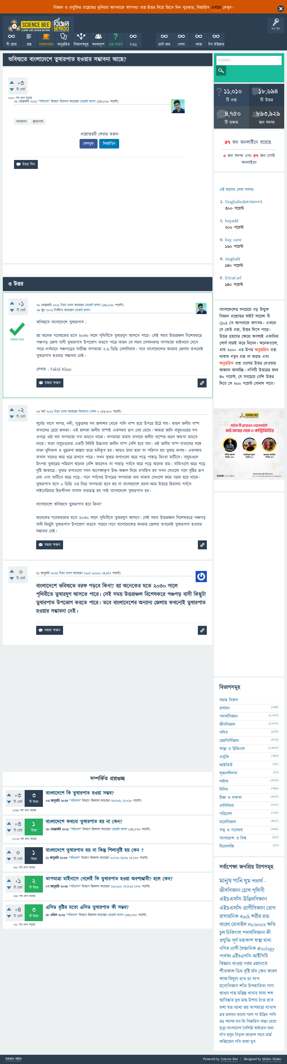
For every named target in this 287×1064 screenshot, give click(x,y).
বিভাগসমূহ (81, 44)
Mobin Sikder (271, 1059)
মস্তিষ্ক (242, 993)
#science (257, 924)
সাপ (256, 979)
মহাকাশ (246, 940)
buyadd (231, 221)
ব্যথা (270, 1028)
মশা (222, 1007)
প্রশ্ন (29, 44)
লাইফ (223, 781)
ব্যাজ (199, 44)
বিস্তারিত (253, 1021)
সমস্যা (230, 1021)
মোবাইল (239, 924)
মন (238, 1021)
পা (256, 1015)
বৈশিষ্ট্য (248, 1028)
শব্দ (270, 993)
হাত (270, 1000)
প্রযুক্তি (224, 757)
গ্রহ (221, 1015)
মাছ (244, 1000)
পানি (238, 881)
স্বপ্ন (230, 1007)
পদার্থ (257, 881)
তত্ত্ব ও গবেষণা (231, 830)
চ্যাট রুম (164, 44)
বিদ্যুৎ (233, 978)
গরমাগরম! (46, 44)
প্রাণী (234, 948)
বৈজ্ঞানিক (248, 948)
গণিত (223, 733)
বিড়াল (239, 1035)
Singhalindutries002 (243, 202)
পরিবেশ (44, 101)
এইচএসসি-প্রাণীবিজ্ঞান (242, 908)
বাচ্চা (264, 1021)
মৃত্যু (222, 1028)
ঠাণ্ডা (262, 1000)
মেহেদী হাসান (119, 829)
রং (249, 979)
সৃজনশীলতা (228, 773)
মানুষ (225, 881)
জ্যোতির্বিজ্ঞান (229, 741)
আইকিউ (226, 765)
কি (244, 1021)
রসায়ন (224, 708)
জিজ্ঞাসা (65, 101)
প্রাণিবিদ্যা (226, 806)
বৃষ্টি (247, 971)
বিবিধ (223, 789)
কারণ (272, 971)
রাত (242, 979)
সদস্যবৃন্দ (98, 44)
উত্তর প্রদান (67, 305)
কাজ (223, 978)
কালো (241, 1015)
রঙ (221, 1021)
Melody (116, 800)
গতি (238, 1042)
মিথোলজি (226, 846)
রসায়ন (231, 1015)
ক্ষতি (271, 924)
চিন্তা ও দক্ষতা (230, 797)
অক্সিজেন (226, 1042)
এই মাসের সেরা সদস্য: (236, 190)
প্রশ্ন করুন (116, 44)
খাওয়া (237, 963)
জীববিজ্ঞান (227, 724)
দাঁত (222, 1035)
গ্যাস (250, 1015)
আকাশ (251, 1035)
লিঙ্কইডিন (109, 144)
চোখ (246, 890)
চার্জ (269, 1035)
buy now (233, 240)
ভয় (246, 1007)
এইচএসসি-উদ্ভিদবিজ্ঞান (243, 899)
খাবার (253, 993)
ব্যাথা (238, 1007)
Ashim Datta (119, 858)
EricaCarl (233, 278)
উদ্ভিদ (263, 1015)
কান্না (245, 1042)
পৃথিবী (258, 890)
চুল (222, 933)
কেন (262, 971)
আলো (224, 924)
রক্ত (265, 917)
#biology (266, 948)
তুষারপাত (38, 121)
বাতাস (270, 1007)
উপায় (253, 1000)
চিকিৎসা (233, 933)
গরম (248, 963)
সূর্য (235, 940)
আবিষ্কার (226, 1000)
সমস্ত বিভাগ (228, 700)
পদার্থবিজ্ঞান (228, 716)
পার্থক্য (225, 956)
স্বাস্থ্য (258, 940)
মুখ (253, 1042)
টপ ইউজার (216, 44)
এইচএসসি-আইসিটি (250, 956)
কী (268, 933)
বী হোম (11, 44)
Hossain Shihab (122, 886)
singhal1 (232, 259)
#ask (245, 917)
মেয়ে (272, 1021)
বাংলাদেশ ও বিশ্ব (232, 838)
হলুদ (230, 1035)
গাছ (233, 993)
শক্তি (243, 986)
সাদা (262, 993)
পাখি (272, 1015)
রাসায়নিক (229, 917)
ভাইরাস (260, 1028)
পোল (181, 44)
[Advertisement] (107, 218)
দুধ (237, 1000)
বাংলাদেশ (21, 121)
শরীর (256, 917)
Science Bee (229, 1059)
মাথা (267, 940)
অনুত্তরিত (63, 44)
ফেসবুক (88, 144)
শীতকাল (227, 971)
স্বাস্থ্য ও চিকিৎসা (232, 749)
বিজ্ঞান (225, 963)
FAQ (133, 44)
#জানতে (260, 963)
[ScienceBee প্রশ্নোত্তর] (38, 24)
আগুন (224, 993)
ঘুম (247, 881)
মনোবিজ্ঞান (227, 822)
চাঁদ (254, 971)
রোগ (271, 908)
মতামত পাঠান (14, 1059)
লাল (270, 986)
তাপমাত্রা (257, 1007)
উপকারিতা (257, 986)
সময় (261, 1035)
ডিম (239, 971)
